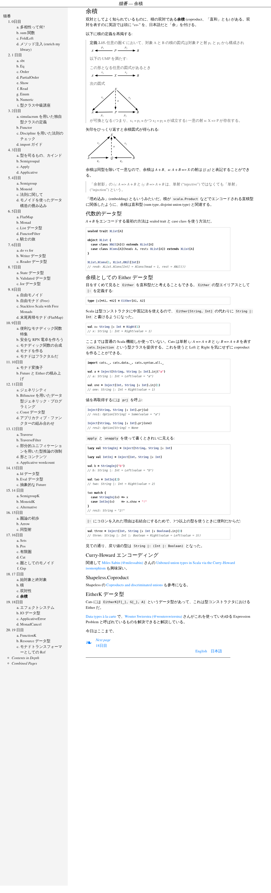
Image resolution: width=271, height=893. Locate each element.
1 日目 (17, 54)
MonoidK (27, 501)
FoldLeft (26, 38)
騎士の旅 (27, 238)
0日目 (16, 21)
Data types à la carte (101, 616)
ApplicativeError (33, 618)
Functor (26, 127)
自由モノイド (31, 294)
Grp (23, 568)
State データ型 (32, 272)
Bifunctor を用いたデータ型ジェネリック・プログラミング (41, 401)
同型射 (26, 529)
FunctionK (28, 635)
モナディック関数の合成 (41, 345)
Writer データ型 (33, 255)
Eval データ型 (31, 478)
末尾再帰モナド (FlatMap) (41, 317)
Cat (22, 557)
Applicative (29, 172)
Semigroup (28, 183)
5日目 (16, 211)
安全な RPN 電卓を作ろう (42, 339)
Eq (22, 66)
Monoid (26, 188)
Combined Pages (24, 663)
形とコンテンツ (33, 456)
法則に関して (31, 194)
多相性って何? (32, 26)
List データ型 (31, 227)
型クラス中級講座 (35, 105)
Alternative (28, 506)
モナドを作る (31, 350)
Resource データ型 (35, 640)
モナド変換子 (31, 367)
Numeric (26, 99)
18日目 (17, 601)
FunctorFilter (30, 233)
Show (24, 82)
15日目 (17, 512)
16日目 (17, 534)
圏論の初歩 (29, 518)
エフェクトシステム (37, 607)
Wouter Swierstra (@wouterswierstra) (153, 616)
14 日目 (18, 490)
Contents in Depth (25, 657)
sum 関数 (27, 32)
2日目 (16, 110)
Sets (23, 540)
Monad (25, 222)
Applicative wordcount (37, 462)
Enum (24, 93)
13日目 (17, 467)
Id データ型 (29, 473)
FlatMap (26, 216)
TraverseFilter (30, 439)
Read (24, 88)
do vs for (26, 250)
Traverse (26, 434)
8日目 (16, 289)
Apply (25, 166)
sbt (22, 60)
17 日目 (18, 573)
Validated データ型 (35, 278)
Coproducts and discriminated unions (134, 584)
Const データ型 (32, 411)
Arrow (25, 523)
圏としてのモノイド (37, 562)
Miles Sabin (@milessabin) (122, 562)
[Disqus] (158, 714)
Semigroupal (30, 160)
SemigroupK (30, 495)
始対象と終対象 (33, 579)
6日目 (16, 244)
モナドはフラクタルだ (39, 356)
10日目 (17, 361)
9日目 (16, 322)
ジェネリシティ (33, 389)
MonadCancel (30, 624)
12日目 (17, 428)
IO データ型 (30, 612)
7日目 (16, 266)
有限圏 (26, 551)
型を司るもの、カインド (41, 155)
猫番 (7, 15)
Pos (23, 546)
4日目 (16, 177)
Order (24, 71)
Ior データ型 (30, 283)
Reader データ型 (33, 261)
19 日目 (18, 629)
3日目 (16, 149)
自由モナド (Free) (34, 300)
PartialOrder (29, 77)
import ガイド (31, 144)
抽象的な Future (33, 484)
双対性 (26, 590)
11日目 (17, 384)
